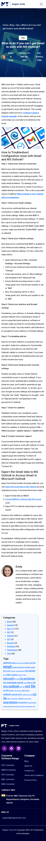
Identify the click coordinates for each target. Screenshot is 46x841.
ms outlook (11, 686)
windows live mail (18, 706)
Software (11, 646)
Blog (26, 761)
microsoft (8, 678)
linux (4, 675)
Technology (12, 650)
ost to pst (25, 690)
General (10, 625)
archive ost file (29, 663)
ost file (30, 686)
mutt (21, 687)
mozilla (17, 679)
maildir (20, 675)
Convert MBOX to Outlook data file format (23, 499)
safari (9, 698)
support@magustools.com (14, 818)
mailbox (14, 675)
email (7, 667)
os (24, 687)
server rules (27, 698)
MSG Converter (8, 784)
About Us (28, 766)
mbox (24, 675)
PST (8, 639)
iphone (32, 671)
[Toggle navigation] (41, 4)
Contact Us (29, 771)
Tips (23, 38)
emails (27, 667)
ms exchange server (13, 682)
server (21, 698)
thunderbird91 (32, 702)
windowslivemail (8, 706)
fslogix (13, 671)
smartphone (10, 702)
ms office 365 (30, 683)
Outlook (10, 636)
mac (8, 674)
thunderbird (22, 702)
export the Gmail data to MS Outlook (20, 487)
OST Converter (7, 765)
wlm (34, 706)
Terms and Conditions (34, 775)
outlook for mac (27, 694)
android (7, 663)
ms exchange (27, 678)
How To (10, 629)
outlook (7, 694)
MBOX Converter (8, 770)
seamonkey (14, 698)
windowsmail (28, 706)
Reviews (10, 643)
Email (9, 622)
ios (26, 671)
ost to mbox (17, 690)
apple (13, 663)
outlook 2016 (16, 694)
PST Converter (7, 775)
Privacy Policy (30, 780)
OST (9, 632)
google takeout (20, 671)
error (8, 671)
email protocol (18, 667)
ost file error (8, 690)
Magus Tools (8, 830)
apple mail (19, 663)
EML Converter (7, 779)
